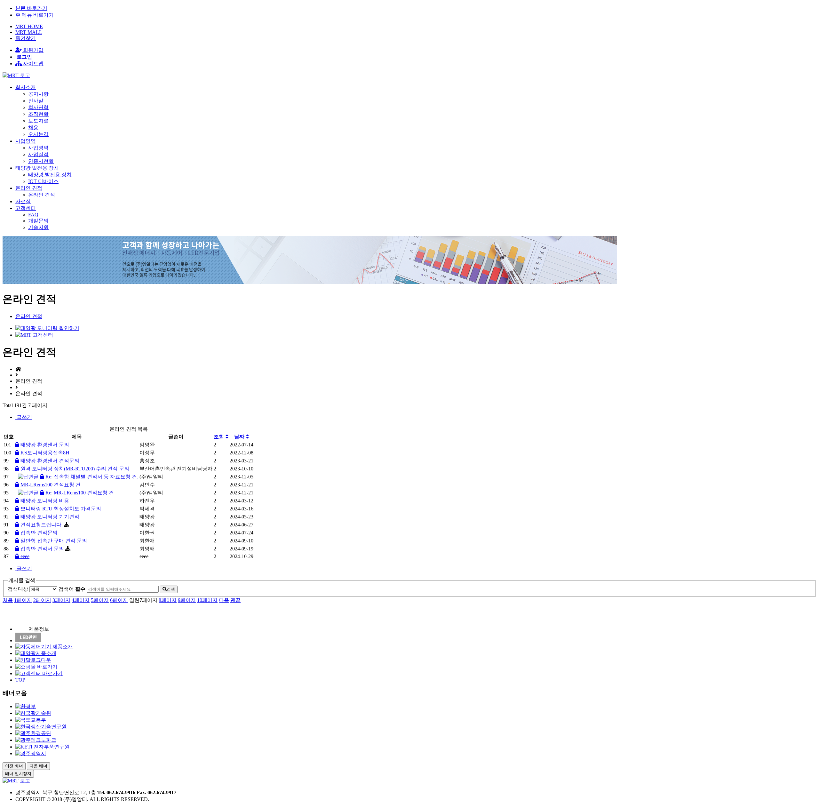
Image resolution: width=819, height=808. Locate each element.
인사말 (36, 100)
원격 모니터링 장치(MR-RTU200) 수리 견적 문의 (74, 468)
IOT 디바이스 (43, 181)
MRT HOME (29, 26)
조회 (219, 436)
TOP (20, 680)
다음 (224, 600)
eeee (24, 556)
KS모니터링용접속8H (44, 452)
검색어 (72, 589)
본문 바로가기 (31, 8)
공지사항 (38, 94)
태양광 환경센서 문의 (44, 444)
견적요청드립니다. (41, 524)
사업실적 (38, 154)
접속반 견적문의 (38, 532)
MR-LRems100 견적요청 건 (50, 484)
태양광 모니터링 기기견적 (49, 516)
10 (207, 600)
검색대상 (18, 589)
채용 (33, 127)
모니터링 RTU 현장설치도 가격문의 (60, 508)
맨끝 (235, 600)
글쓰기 (23, 417)
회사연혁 (38, 107)
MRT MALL (28, 32)
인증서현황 (41, 161)
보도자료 (38, 121)
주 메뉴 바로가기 (34, 15)
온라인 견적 (41, 194)
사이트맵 (33, 63)
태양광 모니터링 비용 (44, 500)
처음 (8, 600)
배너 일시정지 (18, 773)
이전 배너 (14, 766)
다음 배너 (38, 766)
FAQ (33, 214)
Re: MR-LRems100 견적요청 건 (79, 492)
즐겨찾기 (25, 38)
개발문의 (38, 220)
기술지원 (38, 227)
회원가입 (33, 50)
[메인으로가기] (16, 75)
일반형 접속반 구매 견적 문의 (53, 540)
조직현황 (38, 114)
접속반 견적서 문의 (42, 548)
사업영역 (38, 147)
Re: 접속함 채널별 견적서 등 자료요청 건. (91, 476)
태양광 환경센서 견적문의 (49, 460)
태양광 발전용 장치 (50, 174)
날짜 (240, 436)
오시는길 (38, 134)
